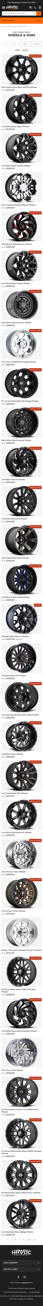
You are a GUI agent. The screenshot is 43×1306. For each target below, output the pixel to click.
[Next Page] (34, 1239)
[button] (21, 1262)
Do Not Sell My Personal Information (15, 1292)
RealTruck (25, 1283)
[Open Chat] (30, 7)
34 (29, 1239)
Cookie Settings (34, 1292)
